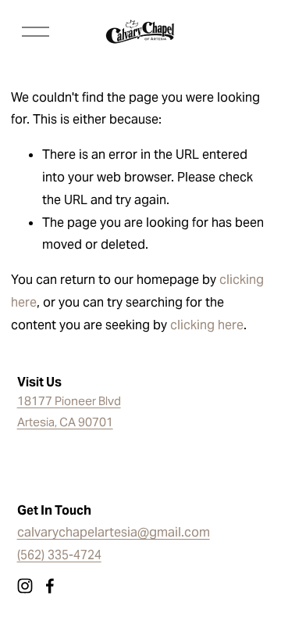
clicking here (207, 325)
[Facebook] (50, 586)
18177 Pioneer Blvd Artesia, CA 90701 (69, 411)
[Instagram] (25, 586)
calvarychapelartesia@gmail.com (113, 532)
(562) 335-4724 (59, 555)
